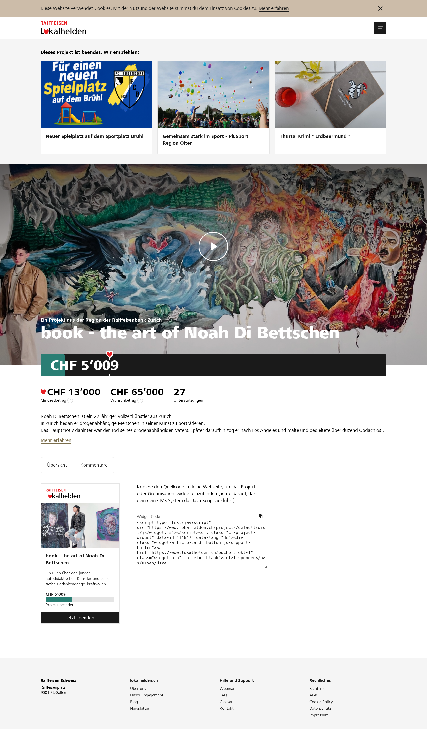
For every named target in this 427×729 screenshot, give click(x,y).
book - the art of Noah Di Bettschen (75, 559)
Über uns (138, 688)
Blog (134, 701)
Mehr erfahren (274, 8)
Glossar (226, 701)
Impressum (319, 715)
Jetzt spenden (80, 618)
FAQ (223, 695)
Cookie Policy (321, 701)
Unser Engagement (146, 695)
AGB (313, 695)
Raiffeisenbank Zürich (137, 320)
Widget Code (148, 516)
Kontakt (227, 708)
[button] (380, 28)
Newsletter (139, 708)
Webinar (227, 688)
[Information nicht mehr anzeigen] (380, 8)
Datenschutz (320, 708)
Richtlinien (318, 688)
